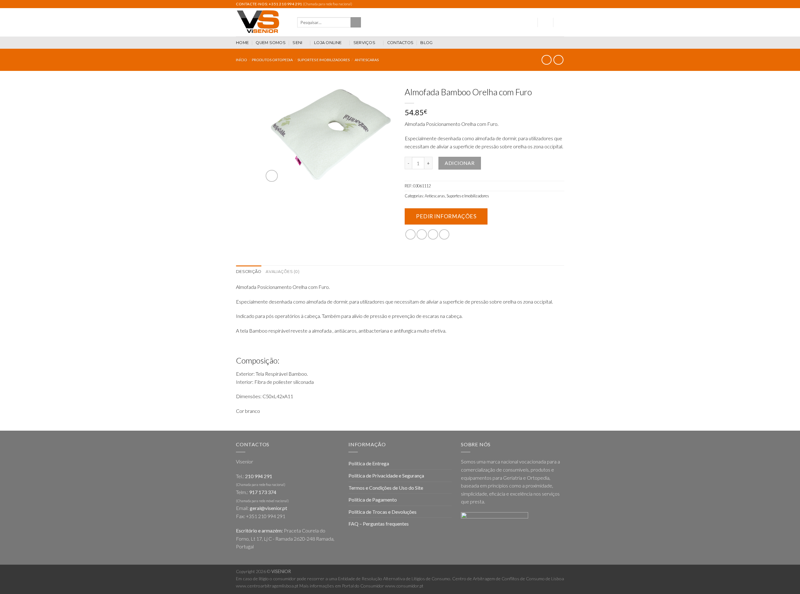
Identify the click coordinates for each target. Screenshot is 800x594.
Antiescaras (367, 59)
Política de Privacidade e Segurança (386, 475)
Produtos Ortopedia (272, 59)
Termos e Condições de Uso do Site (385, 488)
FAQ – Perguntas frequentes (378, 524)
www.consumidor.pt (404, 585)
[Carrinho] (561, 22)
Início (241, 59)
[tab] (248, 271)
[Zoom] (272, 176)
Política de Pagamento (372, 499)
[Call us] (555, 4)
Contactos (400, 42)
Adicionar (459, 163)
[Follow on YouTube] (561, 4)
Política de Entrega (368, 463)
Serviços (364, 42)
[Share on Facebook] (410, 234)
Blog (426, 42)
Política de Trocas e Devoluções (382, 512)
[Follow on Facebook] (543, 4)
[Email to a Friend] (433, 234)
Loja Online (328, 42)
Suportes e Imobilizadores (324, 59)
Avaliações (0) (282, 271)
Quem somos (271, 42)
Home (242, 42)
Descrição (248, 271)
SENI (297, 42)
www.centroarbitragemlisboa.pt (267, 585)
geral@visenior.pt (268, 508)
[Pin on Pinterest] (444, 234)
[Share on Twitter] (422, 234)
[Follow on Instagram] (549, 4)
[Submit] (356, 22)
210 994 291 (258, 476)
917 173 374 (262, 492)
